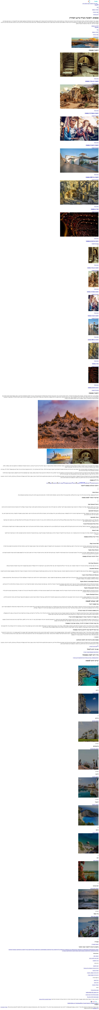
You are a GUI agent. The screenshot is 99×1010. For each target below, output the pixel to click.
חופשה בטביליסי (34, 949)
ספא (50, 483)
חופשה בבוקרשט (53, 949)
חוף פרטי (55, 483)
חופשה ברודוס (95, 693)
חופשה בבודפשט (95, 949)
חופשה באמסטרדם (15, 949)
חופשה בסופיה (78, 950)
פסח (93, 657)
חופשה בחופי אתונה (94, 888)
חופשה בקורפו (95, 832)
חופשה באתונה (77, 949)
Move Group (83, 1003)
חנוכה (95, 657)
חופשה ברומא (22, 949)
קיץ (84, 657)
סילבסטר (80, 657)
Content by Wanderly (90, 1003)
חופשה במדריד (28, 949)
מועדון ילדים (60, 483)
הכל (97, 652)
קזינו (47, 483)
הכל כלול (87, 483)
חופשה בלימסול (95, 804)
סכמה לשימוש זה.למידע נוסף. (45, 999)
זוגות (96, 652)
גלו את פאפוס (94, 26)
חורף (83, 657)
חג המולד (87, 657)
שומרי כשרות (95, 11)
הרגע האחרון (95, 14)
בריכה (74, 483)
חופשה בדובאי (40, 949)
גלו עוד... (96, 637)
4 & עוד (81, 483)
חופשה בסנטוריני (95, 944)
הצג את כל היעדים (93, 646)
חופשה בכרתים (95, 720)
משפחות (90, 652)
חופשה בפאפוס (46, 949)
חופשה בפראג (89, 949)
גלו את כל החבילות (94, 483)
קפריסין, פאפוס (95, 9)
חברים (93, 652)
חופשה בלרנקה (95, 776)
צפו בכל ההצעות (95, 83)
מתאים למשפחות (68, 483)
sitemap (78, 1003)
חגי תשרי (91, 657)
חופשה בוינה (65, 949)
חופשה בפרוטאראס (94, 748)
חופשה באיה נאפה (94, 916)
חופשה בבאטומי (84, 950)
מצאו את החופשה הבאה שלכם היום (90, 3)
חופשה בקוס (95, 860)
